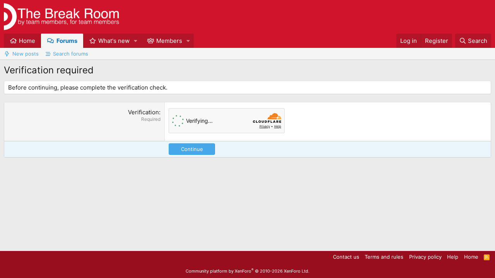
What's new (114, 40)
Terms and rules (384, 257)
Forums (66, 40)
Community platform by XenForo (247, 271)
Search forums (70, 54)
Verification (143, 112)
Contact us (346, 257)
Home (27, 40)
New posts (25, 54)
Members (169, 40)
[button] (135, 41)
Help (452, 257)
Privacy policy (425, 257)
